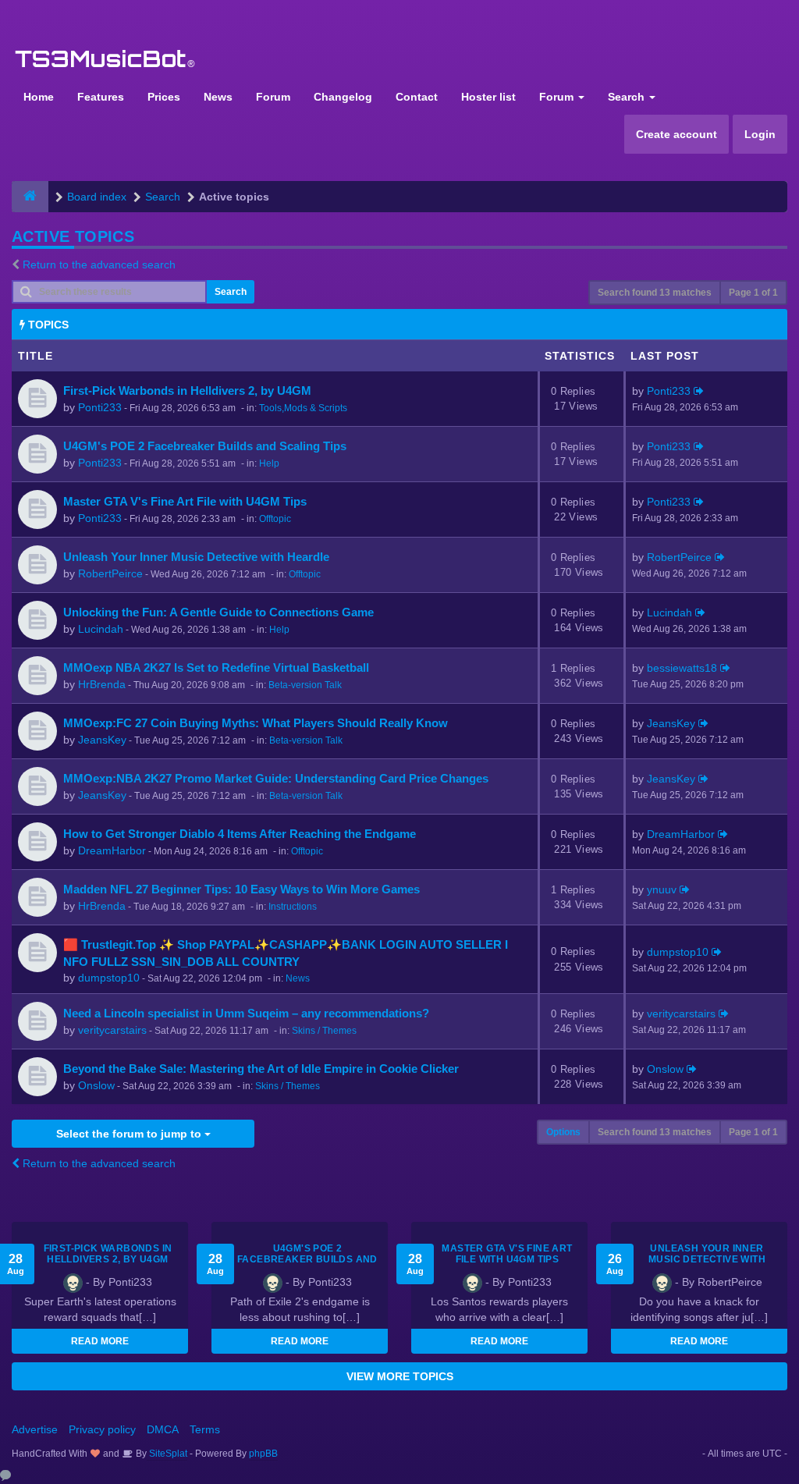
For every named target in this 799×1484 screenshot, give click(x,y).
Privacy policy (102, 1429)
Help (269, 463)
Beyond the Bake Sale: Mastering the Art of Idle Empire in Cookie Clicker (261, 1068)
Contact (417, 97)
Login (760, 134)
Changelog (343, 97)
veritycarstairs (112, 1030)
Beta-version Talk (305, 685)
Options (563, 1132)
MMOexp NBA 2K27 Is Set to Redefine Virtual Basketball (216, 667)
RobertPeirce (110, 573)
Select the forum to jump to (130, 1133)
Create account (676, 134)
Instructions (292, 906)
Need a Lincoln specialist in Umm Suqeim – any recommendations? (246, 1013)
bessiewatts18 (682, 668)
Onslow (96, 1085)
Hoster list (488, 97)
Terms (205, 1429)
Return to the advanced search (99, 264)
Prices (163, 97)
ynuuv (661, 889)
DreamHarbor (112, 850)
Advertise (35, 1429)
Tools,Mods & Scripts (303, 408)
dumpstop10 (109, 977)
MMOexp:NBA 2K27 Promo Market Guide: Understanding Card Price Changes (275, 778)
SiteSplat (167, 1453)
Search (628, 97)
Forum (273, 97)
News (218, 97)
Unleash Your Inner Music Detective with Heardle (196, 556)
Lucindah (100, 629)
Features (100, 97)
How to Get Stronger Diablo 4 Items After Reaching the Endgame (239, 833)
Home (38, 97)
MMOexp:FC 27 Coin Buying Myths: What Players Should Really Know (255, 723)
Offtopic (275, 518)
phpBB (263, 1453)
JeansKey (102, 739)
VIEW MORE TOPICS (399, 1376)
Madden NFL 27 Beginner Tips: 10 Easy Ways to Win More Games (241, 889)
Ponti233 (100, 407)
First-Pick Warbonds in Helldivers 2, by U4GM (187, 390)
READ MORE (100, 1341)
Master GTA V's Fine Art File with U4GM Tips (185, 501)
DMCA (163, 1429)
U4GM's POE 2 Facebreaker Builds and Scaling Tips (204, 446)
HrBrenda (102, 684)
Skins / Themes (324, 1030)
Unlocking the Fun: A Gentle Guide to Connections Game (218, 612)
